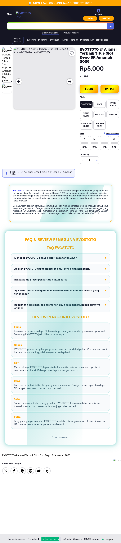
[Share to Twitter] (5, 470)
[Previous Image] (18, 81)
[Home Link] (24, 15)
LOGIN (90, 18)
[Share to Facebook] (14, 470)
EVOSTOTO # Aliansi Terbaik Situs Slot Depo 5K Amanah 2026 (36, 455)
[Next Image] (69, 81)
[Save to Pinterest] (30, 470)
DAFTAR (106, 18)
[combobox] (57, 26)
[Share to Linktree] (22, 470)
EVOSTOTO (19, 190)
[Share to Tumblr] (47, 470)
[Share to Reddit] (38, 470)
